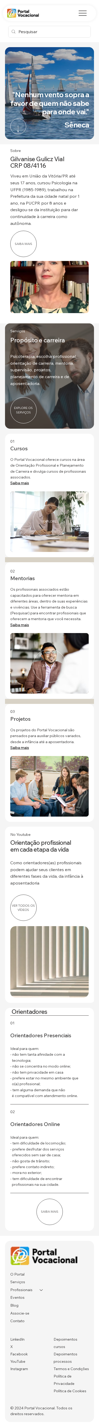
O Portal (17, 1274)
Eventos (17, 1297)
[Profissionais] (41, 1290)
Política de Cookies (70, 1391)
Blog (14, 1305)
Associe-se (19, 1313)
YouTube (17, 1361)
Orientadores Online (35, 1124)
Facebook (19, 1354)
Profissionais (21, 1289)
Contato (17, 1321)
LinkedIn (17, 1339)
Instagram (19, 1368)
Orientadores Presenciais (40, 1035)
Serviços (17, 1282)
